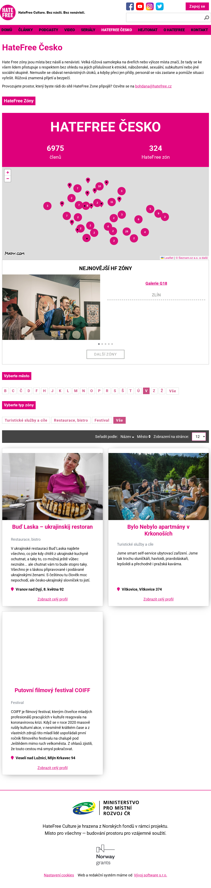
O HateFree (174, 30)
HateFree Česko (116, 30)
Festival (102, 420)
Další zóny (105, 354)
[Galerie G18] (55, 307)
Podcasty (48, 30)
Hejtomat (147, 30)
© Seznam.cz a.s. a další (192, 258)
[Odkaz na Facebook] (130, 6)
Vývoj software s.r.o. (150, 875)
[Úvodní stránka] (42, 12)
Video (69, 30)
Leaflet (168, 258)
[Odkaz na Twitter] (160, 6)
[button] (77, 229)
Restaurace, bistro (71, 420)
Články (25, 30)
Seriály (88, 30)
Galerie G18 (156, 283)
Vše (172, 391)
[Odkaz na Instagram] (150, 6)
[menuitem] (25, 30)
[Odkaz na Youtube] (140, 6)
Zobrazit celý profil (53, 599)
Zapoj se (197, 6)
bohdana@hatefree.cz (153, 86)
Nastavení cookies (59, 875)
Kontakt (199, 30)
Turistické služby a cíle (26, 420)
